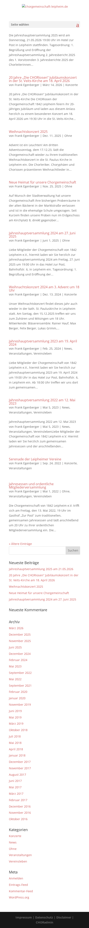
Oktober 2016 (18, 819)
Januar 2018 (17, 755)
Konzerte (71, 85)
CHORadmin (44, 922)
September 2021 (20, 685)
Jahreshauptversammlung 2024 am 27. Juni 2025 (42, 235)
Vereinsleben (43, 353)
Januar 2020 (17, 698)
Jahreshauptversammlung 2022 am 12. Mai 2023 (42, 402)
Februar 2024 (18, 660)
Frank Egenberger (27, 85)
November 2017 (20, 768)
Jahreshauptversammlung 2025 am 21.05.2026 (41, 569)
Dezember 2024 (20, 654)
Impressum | (25, 917)
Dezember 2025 (20, 634)
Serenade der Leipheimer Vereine (35, 459)
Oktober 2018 (18, 730)
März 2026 (16, 628)
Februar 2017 (18, 800)
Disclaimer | (65, 917)
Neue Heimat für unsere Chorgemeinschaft (42, 182)
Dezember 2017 (20, 762)
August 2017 (17, 775)
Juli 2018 (15, 736)
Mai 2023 (15, 666)
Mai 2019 (15, 717)
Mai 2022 (15, 679)
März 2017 (16, 794)
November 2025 (20, 641)
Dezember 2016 (20, 806)
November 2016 (20, 813)
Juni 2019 (15, 711)
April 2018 (16, 749)
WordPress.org (19, 897)
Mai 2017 (15, 787)
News (68, 348)
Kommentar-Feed (21, 891)
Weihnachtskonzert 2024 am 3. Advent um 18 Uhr (44, 289)
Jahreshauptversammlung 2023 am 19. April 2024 (43, 343)
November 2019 (20, 704)
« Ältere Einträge (20, 544)
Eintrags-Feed (18, 885)
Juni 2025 (15, 647)
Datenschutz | (45, 917)
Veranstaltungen (20, 353)
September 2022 (20, 673)
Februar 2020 (18, 692)
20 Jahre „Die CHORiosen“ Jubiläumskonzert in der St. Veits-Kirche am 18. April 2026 (43, 79)
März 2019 (16, 723)
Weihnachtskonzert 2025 (28, 131)
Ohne (68, 136)
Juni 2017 (15, 781)
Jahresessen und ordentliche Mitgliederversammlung (31, 486)
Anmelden (16, 878)
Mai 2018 (15, 743)
